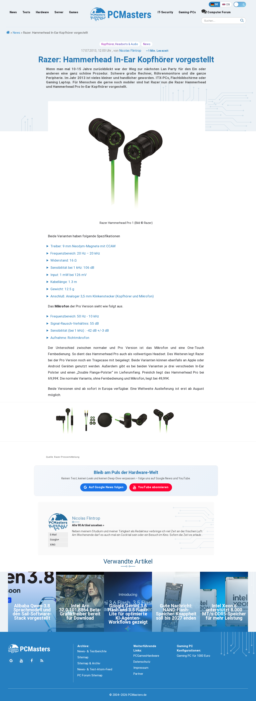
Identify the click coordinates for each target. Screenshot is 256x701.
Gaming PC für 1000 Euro (193, 656)
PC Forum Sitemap (89, 675)
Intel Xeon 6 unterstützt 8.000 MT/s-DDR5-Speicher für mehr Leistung (224, 612)
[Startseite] (8, 32)
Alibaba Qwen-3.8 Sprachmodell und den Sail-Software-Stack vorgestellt (32, 612)
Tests (26, 12)
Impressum (140, 668)
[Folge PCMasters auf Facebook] (31, 661)
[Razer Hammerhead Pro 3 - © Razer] (131, 420)
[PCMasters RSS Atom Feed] (42, 661)
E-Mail (53, 534)
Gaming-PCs (187, 12)
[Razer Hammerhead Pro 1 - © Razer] (163, 420)
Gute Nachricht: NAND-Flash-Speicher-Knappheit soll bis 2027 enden (176, 612)
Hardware (42, 12)
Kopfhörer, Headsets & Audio (119, 44)
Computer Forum (219, 12)
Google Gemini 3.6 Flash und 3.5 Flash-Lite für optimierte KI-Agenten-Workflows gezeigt (128, 614)
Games (73, 12)
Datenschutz (141, 662)
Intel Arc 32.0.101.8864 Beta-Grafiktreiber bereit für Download (80, 612)
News (13, 12)
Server (58, 12)
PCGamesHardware (146, 656)
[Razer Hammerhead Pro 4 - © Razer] (98, 420)
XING (52, 544)
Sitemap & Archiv (88, 663)
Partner (138, 674)
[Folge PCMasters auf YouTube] (21, 661)
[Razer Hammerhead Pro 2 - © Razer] (65, 420)
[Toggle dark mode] (240, 4)
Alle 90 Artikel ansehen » (88, 525)
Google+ (54, 539)
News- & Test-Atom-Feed (94, 669)
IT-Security (165, 12)
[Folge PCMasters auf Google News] (11, 661)
